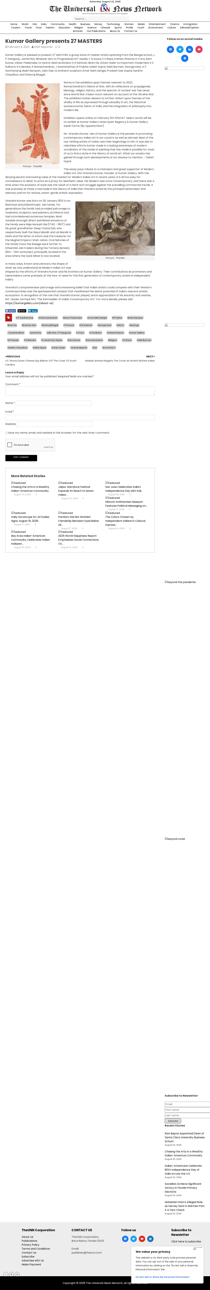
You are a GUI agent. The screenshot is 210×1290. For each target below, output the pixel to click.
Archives (78, 31)
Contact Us (130, 31)
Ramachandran (94, 340)
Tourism (15, 27)
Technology (113, 24)
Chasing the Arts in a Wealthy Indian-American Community (30, 489)
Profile (129, 27)
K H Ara (80, 332)
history (120, 325)
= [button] (17, 1274)
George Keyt (104, 325)
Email (9, 412)
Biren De (12, 325)
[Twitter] (180, 49)
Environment (155, 27)
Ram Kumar (74, 340)
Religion (78, 27)
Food (39, 27)
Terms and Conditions (36, 1249)
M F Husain (13, 340)
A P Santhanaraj (24, 317)
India (43, 24)
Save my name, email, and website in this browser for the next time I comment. (59, 433)
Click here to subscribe (186, 1241)
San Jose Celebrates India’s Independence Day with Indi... (124, 489)
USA (34, 24)
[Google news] (184, 58)
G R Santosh (86, 325)
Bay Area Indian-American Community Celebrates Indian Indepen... (30, 540)
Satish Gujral (39, 347)
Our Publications (96, 31)
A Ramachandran (48, 317)
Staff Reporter (43, 47)
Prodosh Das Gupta (52, 340)
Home (13, 24)
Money (98, 24)
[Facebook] (170, 49)
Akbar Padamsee (72, 317)
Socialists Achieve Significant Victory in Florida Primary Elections (183, 1188)
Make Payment (31, 1264)
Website (10, 424)
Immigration (190, 24)
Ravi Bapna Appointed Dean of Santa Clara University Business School (185, 1137)
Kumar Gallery (136, 332)
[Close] (198, 1248)
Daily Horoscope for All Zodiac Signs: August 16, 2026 (30, 519)
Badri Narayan (135, 317)
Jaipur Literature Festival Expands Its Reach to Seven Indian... (76, 491)
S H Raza (127, 340)
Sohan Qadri (58, 347)
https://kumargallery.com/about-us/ (29, 303)
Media (141, 24)
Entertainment (157, 24)
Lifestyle (105, 27)
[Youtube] (199, 49)
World (25, 24)
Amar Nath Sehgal (97, 317)
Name (10, 403)
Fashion (50, 27)
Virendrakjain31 (79, 347)
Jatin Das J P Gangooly (59, 332)
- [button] (6, 1274)
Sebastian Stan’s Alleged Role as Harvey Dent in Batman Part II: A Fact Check (185, 1206)
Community (58, 24)
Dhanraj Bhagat (50, 325)
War (95, 347)
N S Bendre (30, 340)
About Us (115, 31)
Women (129, 24)
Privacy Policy (30, 1245)
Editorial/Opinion (189, 27)
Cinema (174, 24)
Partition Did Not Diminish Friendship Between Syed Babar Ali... (78, 521)
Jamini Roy (35, 332)
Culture (171, 27)
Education (64, 27)
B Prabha (117, 317)
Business (85, 24)
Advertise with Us (33, 1260)
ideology (134, 325)
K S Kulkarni (96, 332)
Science (92, 27)
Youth (140, 27)
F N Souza (69, 325)
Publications (29, 1241)
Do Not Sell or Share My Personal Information (162, 1277)
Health (72, 24)
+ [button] (11, 1274)
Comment (13, 384)
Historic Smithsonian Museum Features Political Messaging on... (126, 504)
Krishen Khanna (115, 332)
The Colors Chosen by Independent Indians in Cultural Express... (125, 521)
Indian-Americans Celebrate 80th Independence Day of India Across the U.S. (183, 1170)
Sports (118, 27)
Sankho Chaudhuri (17, 347)
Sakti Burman (144, 340)
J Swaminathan (16, 332)
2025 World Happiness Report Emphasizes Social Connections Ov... (78, 540)
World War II (109, 347)
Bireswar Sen (29, 325)
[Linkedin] (189, 49)
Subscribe (28, 1256)
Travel (28, 27)
